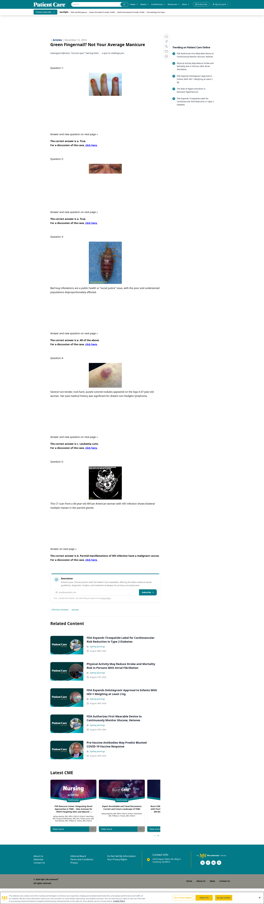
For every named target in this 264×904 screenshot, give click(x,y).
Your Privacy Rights (117, 859)
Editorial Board (78, 856)
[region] (132, 898)
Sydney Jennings (97, 646)
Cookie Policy (119, 901)
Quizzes (75, 609)
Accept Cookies (223, 897)
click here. (91, 145)
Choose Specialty (43, 12)
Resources (172, 4)
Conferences (157, 4)
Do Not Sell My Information (121, 856)
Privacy (74, 862)
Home (189, 881)
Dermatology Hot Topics (156, 12)
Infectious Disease (59, 609)
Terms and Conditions (81, 859)
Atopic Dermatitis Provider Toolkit (102, 12)
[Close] (260, 898)
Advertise (38, 859)
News (132, 4)
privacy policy (106, 598)
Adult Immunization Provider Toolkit (130, 12)
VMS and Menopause (79, 12)
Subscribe (146, 592)
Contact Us (39, 862)
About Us (38, 856)
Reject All (204, 897)
